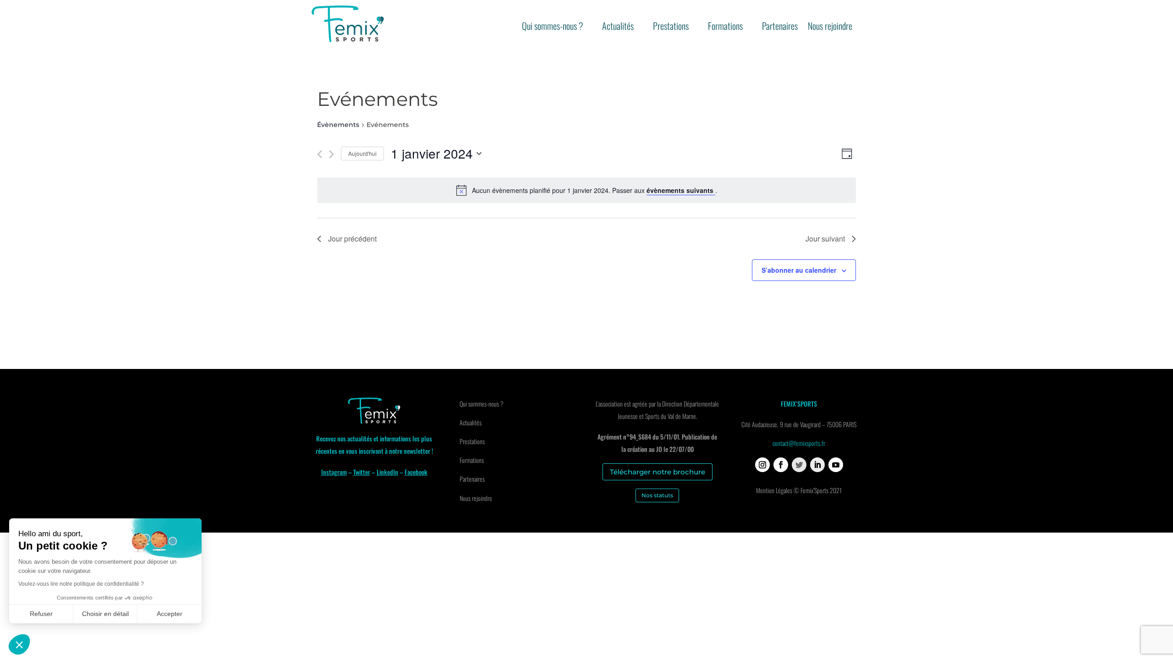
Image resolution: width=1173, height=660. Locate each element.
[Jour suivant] (331, 154)
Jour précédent (352, 238)
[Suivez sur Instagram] (762, 464)
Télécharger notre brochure (657, 472)
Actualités (618, 27)
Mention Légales (774, 490)
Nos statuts (657, 495)
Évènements (338, 125)
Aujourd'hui (362, 153)
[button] (19, 644)
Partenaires (780, 27)
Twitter (361, 472)
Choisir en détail (105, 613)
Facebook (416, 472)
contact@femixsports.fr (799, 443)
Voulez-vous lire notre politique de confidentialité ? (81, 584)
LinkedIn (387, 472)
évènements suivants (681, 190)
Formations (725, 27)
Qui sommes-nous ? (552, 27)
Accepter (169, 613)
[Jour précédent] (319, 154)
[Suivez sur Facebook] (780, 464)
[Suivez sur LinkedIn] (817, 464)
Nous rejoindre (830, 27)
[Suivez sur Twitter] (799, 464)
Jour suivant (825, 238)
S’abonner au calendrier (799, 270)
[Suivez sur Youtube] (835, 464)
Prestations (671, 27)
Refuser (41, 613)
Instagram (334, 472)
